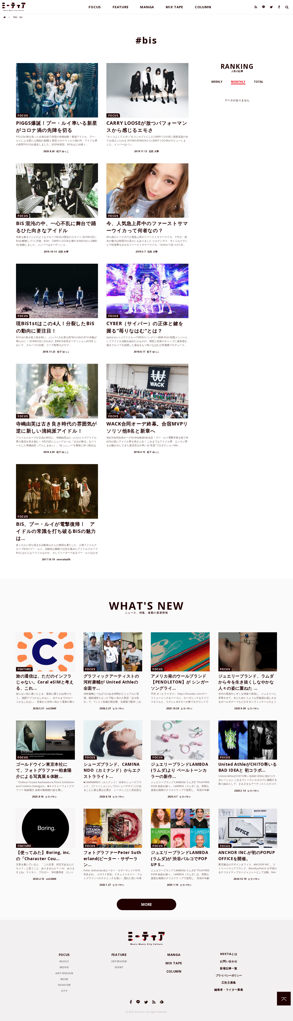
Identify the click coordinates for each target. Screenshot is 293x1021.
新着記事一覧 (228, 968)
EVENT (119, 967)
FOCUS (95, 7)
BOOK (64, 979)
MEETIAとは (228, 954)
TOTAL (258, 82)
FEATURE (120, 7)
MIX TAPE (174, 7)
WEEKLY (216, 82)
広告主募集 (229, 982)
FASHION (64, 984)
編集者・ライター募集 (228, 990)
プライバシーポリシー (229, 975)
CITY (64, 990)
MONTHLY (238, 82)
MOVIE (64, 967)
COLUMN (203, 7)
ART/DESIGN (64, 973)
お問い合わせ (228, 961)
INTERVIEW (119, 961)
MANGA (147, 7)
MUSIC (64, 961)
